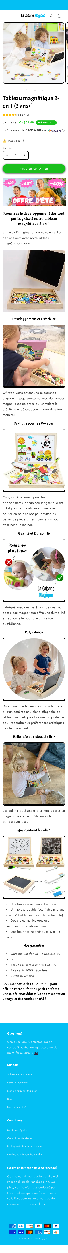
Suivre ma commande (20, 1074)
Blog (10, 1099)
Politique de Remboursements (24, 1146)
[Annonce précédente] (7, 5)
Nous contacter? (17, 1107)
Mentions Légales (17, 1130)
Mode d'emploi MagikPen (22, 1091)
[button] (7, 16)
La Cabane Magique (37, 1238)
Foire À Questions (17, 1082)
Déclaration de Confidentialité (25, 1154)
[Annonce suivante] (61, 5)
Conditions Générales (20, 1138)
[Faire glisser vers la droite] (42, 90)
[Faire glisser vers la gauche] (26, 90)
